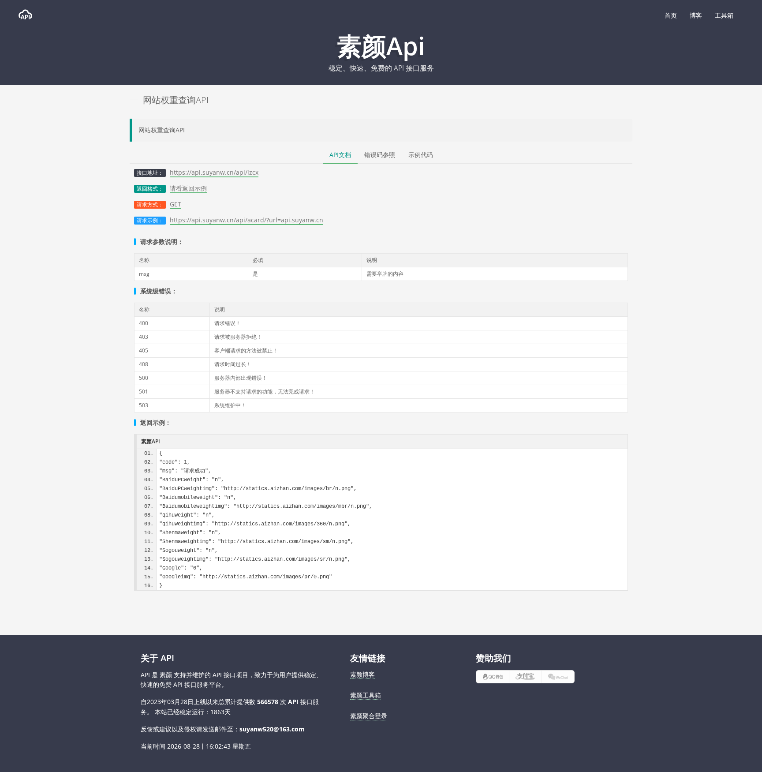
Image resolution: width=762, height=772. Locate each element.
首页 (671, 15)
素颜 (166, 675)
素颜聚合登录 (368, 716)
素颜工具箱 (365, 695)
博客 (696, 15)
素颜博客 (362, 674)
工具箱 (724, 15)
